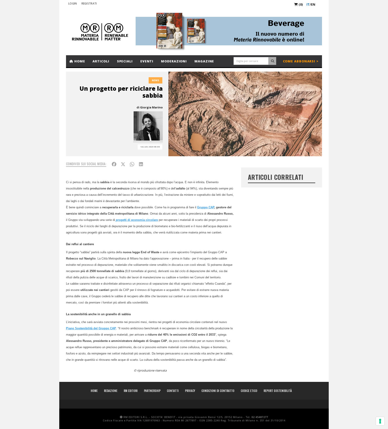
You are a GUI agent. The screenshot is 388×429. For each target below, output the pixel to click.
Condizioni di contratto (217, 390)
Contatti (173, 390)
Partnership (152, 390)
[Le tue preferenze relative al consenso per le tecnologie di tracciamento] (380, 421)
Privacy (190, 390)
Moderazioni (174, 61)
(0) (300, 4)
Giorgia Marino (151, 107)
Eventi (146, 61)
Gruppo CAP (205, 207)
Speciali (125, 61)
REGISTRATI (89, 3)
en (313, 4)
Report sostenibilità (278, 390)
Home (79, 61)
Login (72, 3)
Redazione (110, 390)
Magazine (204, 61)
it (308, 4)
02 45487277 (259, 417)
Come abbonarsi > (301, 61)
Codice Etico (249, 390)
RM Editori (131, 390)
